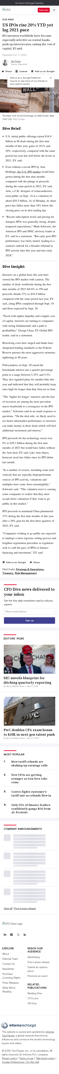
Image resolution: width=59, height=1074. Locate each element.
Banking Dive (35, 993)
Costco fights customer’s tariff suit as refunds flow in (31, 793)
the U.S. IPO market (29, 171)
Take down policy (45, 1058)
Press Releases (10, 982)
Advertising (34, 957)
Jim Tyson (16, 61)
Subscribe (43, 10)
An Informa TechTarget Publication (29, 3)
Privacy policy (9, 1058)
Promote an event (38, 975)
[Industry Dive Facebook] (11, 935)
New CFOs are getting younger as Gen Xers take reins (29, 778)
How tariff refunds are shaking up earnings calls (29, 763)
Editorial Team (10, 958)
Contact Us (8, 963)
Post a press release (25, 908)
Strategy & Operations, (30, 569)
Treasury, (8, 573)
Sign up (29, 620)
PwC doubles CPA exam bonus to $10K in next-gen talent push (29, 732)
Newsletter (8, 968)
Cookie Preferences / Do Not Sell (20, 1062)
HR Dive (32, 1003)
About (5, 953)
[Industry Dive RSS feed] (24, 935)
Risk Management (26, 573)
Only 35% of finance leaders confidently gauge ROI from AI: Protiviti (31, 808)
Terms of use (26, 1058)
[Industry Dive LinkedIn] (5, 935)
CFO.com (33, 998)
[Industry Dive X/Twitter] (18, 935)
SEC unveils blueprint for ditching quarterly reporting (27, 680)
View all (8, 908)
